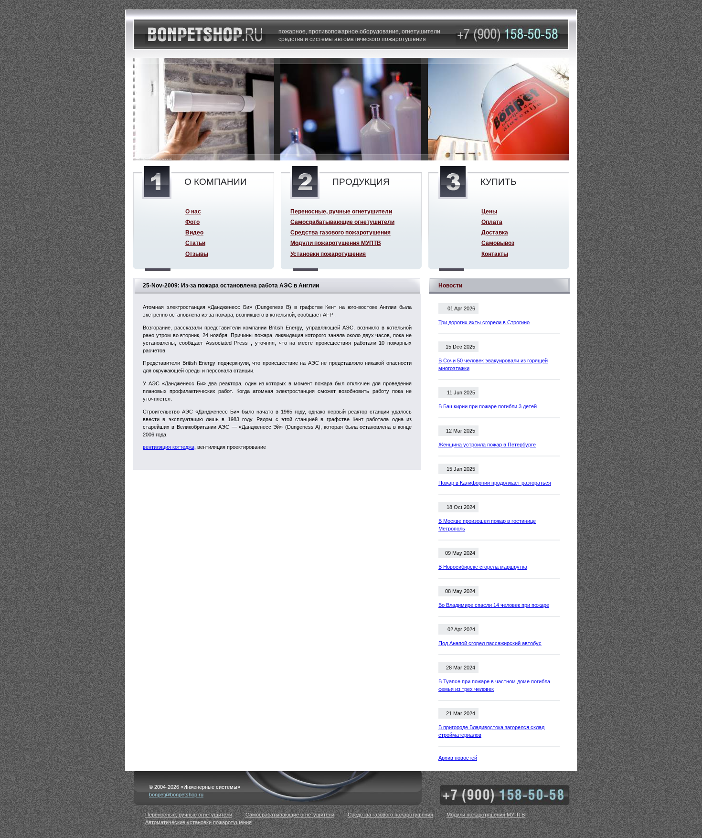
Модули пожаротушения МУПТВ (335, 243)
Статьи (195, 243)
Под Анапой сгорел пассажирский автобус (490, 643)
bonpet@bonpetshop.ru (176, 794)
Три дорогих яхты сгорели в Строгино (484, 322)
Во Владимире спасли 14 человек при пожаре (493, 605)
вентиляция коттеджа (168, 447)
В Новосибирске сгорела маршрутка (482, 567)
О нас (193, 211)
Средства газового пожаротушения (340, 232)
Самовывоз (497, 243)
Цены (489, 211)
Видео (194, 232)
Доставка (494, 232)
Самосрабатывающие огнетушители (342, 222)
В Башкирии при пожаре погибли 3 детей (487, 406)
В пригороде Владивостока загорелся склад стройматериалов (491, 731)
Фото (192, 222)
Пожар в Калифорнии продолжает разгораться (494, 483)
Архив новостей (457, 758)
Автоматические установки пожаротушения (198, 822)
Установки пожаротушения (328, 254)
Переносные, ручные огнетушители (341, 211)
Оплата (491, 222)
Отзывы (196, 254)
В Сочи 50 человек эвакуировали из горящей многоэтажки (493, 364)
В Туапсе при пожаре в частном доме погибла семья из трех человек (494, 685)
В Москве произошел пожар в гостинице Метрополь (487, 524)
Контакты (494, 254)
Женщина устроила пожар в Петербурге (487, 444)
